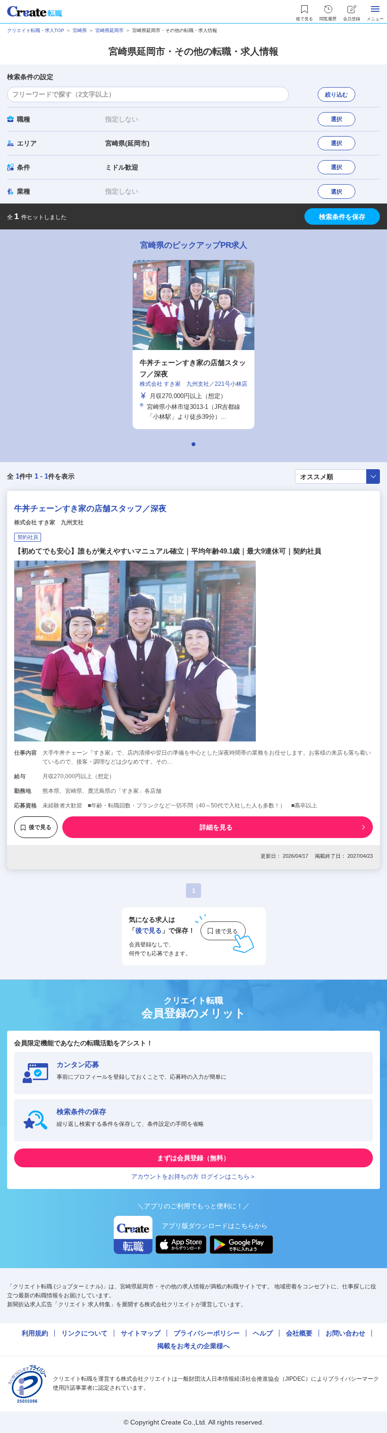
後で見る (40, 827)
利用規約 (35, 1333)
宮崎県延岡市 (109, 30)
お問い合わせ (345, 1333)
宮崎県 (80, 30)
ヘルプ (263, 1333)
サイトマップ (140, 1333)
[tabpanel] (193, 344)
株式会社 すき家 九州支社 (49, 522)
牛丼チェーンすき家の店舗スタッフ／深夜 (90, 508)
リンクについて (84, 1333)
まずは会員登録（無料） (193, 1158)
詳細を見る (216, 827)
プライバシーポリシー (207, 1333)
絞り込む (336, 94)
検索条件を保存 (342, 216)
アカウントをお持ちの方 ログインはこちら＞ (193, 1176)
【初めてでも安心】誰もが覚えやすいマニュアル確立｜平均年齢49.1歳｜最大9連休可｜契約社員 (167, 551)
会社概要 (299, 1333)
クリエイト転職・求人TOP (35, 30)
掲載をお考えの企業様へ (193, 1346)
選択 (336, 119)
